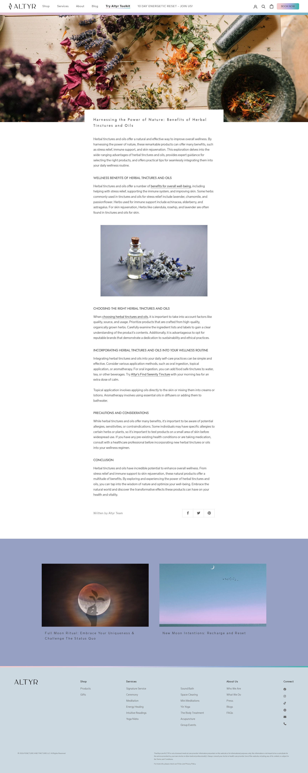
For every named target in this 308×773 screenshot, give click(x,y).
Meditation (132, 700)
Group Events (188, 725)
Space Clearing (189, 694)
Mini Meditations (190, 700)
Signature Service (136, 688)
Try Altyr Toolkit (118, 6)
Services (63, 6)
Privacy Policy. (190, 764)
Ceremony (132, 694)
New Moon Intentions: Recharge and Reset (204, 633)
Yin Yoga (185, 706)
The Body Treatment (192, 712)
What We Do (234, 694)
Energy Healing (134, 706)
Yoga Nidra (132, 719)
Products (85, 688)
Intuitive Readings (136, 712)
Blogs (230, 706)
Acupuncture (188, 719)
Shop (46, 6)
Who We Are (234, 688)
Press (230, 700)
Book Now (288, 6)
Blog (95, 6)
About (80, 6)
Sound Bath (187, 688)
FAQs (230, 712)
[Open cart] (271, 6)
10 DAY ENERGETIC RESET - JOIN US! (165, 6)
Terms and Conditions (165, 759)
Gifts (83, 694)
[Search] (263, 6)
